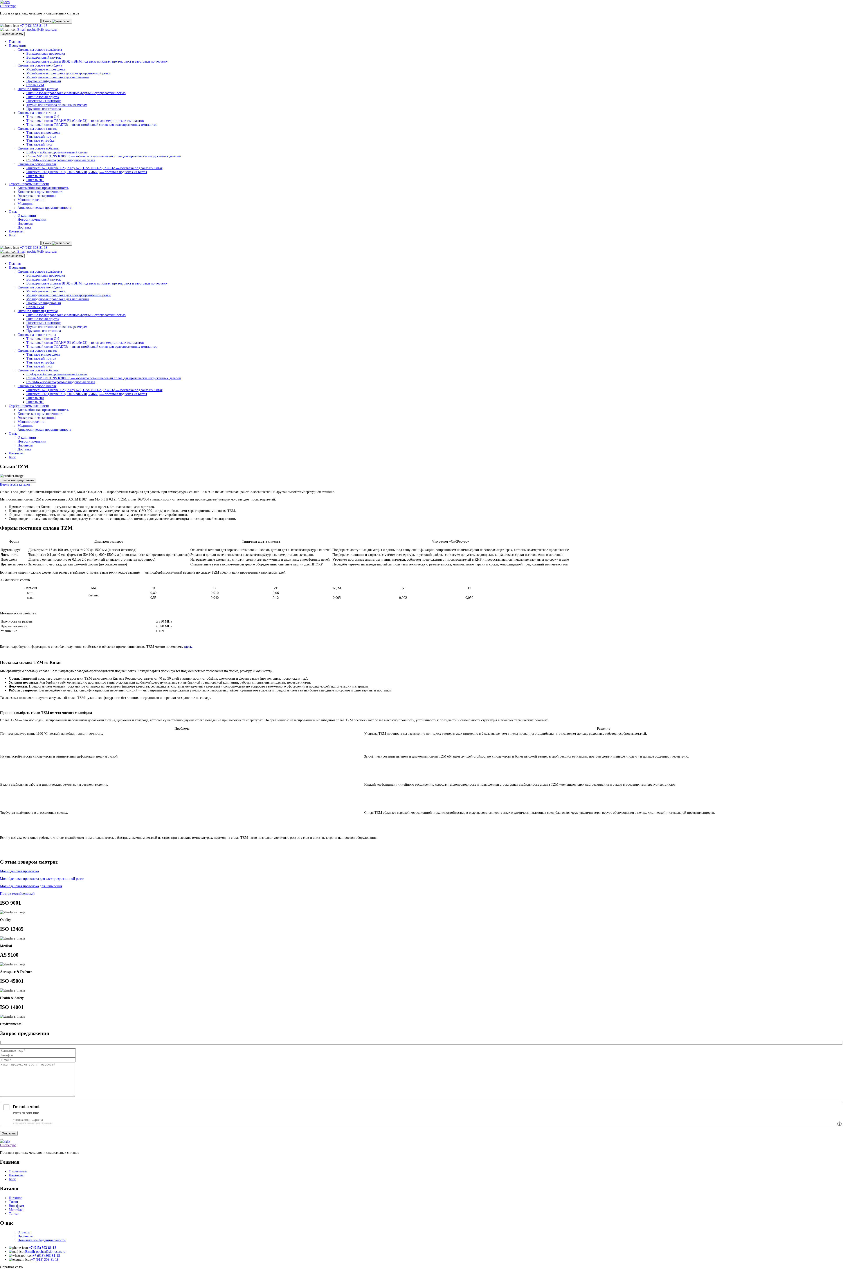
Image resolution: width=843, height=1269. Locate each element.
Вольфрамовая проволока (45, 53)
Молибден (16, 1209)
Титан (13, 1202)
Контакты (16, 231)
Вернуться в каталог (15, 484)
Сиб (8, 6)
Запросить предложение (18, 480)
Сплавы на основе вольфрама (40, 49)
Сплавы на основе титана (37, 113)
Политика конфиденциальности (42, 1240)
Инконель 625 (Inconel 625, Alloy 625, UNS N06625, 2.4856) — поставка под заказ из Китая (94, 168)
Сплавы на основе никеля (37, 164)
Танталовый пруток (41, 136)
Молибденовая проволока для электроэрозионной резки (68, 73)
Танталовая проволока (43, 132)
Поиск (47, 21)
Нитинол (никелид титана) (38, 89)
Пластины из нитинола (43, 101)
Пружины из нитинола (43, 109)
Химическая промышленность (40, 192)
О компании (27, 215)
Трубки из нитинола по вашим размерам (56, 105)
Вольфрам (16, 1206)
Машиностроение (31, 200)
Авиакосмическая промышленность (44, 207)
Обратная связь (12, 34)
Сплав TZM (35, 85)
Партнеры (25, 223)
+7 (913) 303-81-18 (46, 1255)
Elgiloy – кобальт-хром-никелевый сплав (56, 152)
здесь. (188, 646)
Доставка (24, 227)
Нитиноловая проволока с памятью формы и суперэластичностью (76, 93)
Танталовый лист (39, 144)
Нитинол (15, 1198)
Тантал (14, 1213)
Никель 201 (35, 180)
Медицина (25, 203)
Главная (15, 41)
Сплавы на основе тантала (37, 128)
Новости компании (32, 219)
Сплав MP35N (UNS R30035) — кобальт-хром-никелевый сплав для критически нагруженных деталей (103, 156)
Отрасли (24, 1232)
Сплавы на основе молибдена (40, 65)
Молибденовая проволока (45, 69)
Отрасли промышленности (29, 184)
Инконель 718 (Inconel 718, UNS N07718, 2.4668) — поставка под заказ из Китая (86, 172)
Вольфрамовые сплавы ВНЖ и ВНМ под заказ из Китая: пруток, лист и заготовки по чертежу (97, 61)
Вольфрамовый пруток (43, 57)
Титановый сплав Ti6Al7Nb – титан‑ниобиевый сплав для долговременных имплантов (91, 124)
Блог (12, 235)
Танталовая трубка (40, 140)
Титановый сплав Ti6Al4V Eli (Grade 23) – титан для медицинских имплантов (85, 120)
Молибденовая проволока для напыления (57, 77)
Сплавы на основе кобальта (38, 148)
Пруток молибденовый (43, 81)
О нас (13, 211)
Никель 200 (35, 176)
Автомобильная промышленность (43, 188)
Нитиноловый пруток (42, 97)
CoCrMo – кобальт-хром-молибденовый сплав (60, 160)
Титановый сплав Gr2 (42, 117)
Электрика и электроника (37, 196)
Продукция (17, 45)
